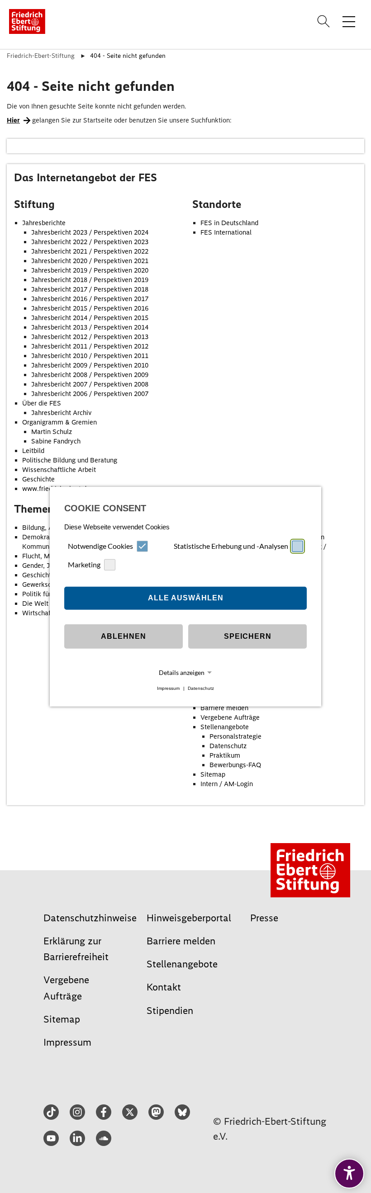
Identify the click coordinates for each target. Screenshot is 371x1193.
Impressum (168, 688)
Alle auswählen (186, 598)
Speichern (247, 636)
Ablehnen (123, 636)
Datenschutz (201, 688)
